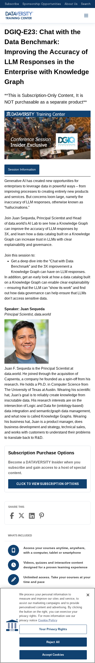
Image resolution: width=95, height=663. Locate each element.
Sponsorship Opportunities (42, 4)
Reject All (53, 642)
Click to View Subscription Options (47, 484)
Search (86, 4)
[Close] (88, 595)
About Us (71, 4)
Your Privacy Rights (53, 629)
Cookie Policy (47, 620)
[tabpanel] (47, 309)
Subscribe (12, 4)
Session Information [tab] (22, 169)
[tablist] (47, 171)
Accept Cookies (53, 654)
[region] (47, 625)
